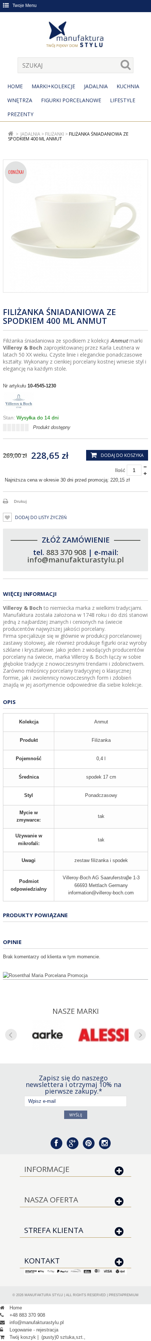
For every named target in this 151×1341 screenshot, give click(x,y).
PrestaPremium (124, 1295)
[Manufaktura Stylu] (75, 35)
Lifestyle (122, 100)
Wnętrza (19, 100)
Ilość (120, 470)
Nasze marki (75, 1011)
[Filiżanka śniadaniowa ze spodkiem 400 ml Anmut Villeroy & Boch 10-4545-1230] (75, 226)
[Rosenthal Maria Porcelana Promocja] (75, 975)
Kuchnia (128, 86)
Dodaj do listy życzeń (40, 517)
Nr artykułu (14, 385)
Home (15, 86)
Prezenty (20, 114)
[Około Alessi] (104, 1035)
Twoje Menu (24, 5)
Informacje (47, 1169)
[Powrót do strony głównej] (11, 134)
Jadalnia (96, 86)
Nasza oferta (51, 1199)
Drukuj (20, 501)
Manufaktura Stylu (44, 1295)
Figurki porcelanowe (71, 100)
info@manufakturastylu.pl (75, 560)
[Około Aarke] (47, 1035)
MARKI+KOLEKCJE (53, 86)
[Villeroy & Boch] (75, 401)
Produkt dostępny (51, 427)
